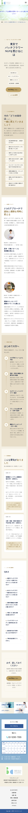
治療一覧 (14, 795)
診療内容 (14, 792)
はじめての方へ (14, 790)
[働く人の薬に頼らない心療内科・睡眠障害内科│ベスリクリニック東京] (6, 2)
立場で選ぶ (14, 800)
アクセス (14, 805)
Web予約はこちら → (13, 89)
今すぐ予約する (14, 726)
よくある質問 (14, 95)
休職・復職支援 (14, 797)
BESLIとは (14, 803)
